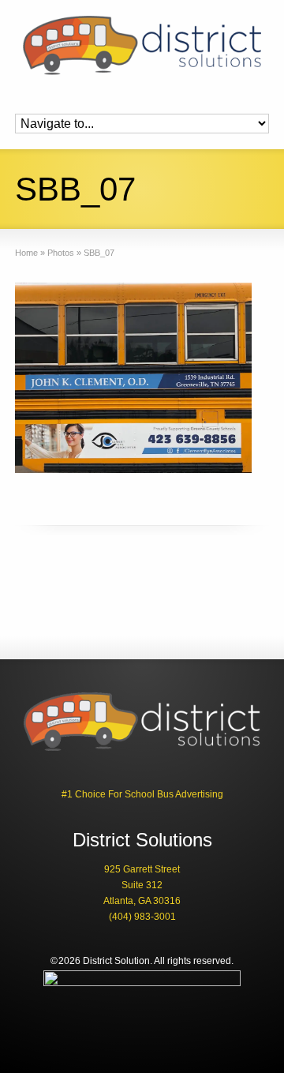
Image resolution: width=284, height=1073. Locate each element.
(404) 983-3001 (142, 916)
